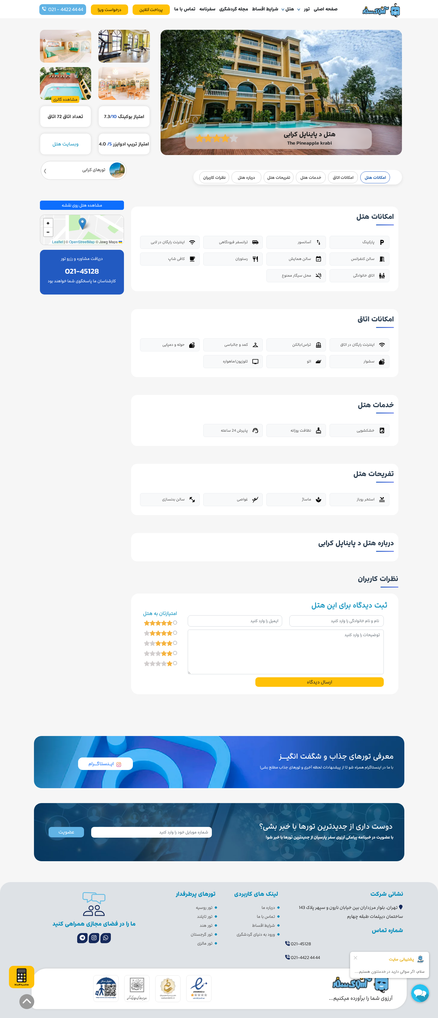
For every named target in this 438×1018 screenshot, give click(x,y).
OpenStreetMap (82, 241)
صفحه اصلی (326, 9)
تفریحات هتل (278, 177)
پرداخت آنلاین (151, 9)
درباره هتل (246, 177)
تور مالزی (204, 943)
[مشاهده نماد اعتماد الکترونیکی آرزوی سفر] (199, 988)
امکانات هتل (375, 177)
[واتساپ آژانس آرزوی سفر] (105, 938)
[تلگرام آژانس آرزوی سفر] (82, 938)
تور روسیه (204, 907)
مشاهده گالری (65, 99)
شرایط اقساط (265, 9)
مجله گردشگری (233, 9)
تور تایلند (204, 916)
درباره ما (268, 907)
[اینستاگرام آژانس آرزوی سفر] (94, 938)
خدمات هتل (310, 177)
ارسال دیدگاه (319, 682)
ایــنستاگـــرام (101, 764)
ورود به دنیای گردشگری (256, 934)
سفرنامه (207, 9)
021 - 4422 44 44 (65, 9)
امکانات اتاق (343, 177)
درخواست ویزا (109, 9)
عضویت (66, 832)
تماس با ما (184, 9)
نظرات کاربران (214, 177)
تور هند (206, 925)
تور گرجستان (201, 934)
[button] (82, 224)
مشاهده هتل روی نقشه (82, 205)
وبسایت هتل (65, 144)
